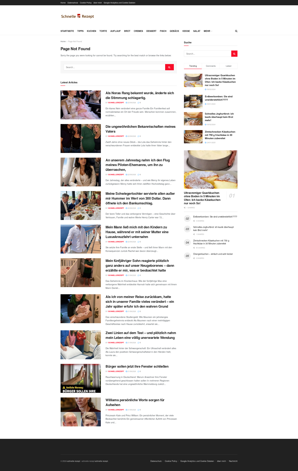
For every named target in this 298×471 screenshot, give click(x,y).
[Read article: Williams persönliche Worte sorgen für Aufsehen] (81, 411)
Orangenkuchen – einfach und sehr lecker (213, 253)
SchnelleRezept (116, 102)
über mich (97, 2)
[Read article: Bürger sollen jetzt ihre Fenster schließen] (81, 378)
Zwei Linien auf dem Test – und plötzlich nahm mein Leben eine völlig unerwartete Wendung (141, 335)
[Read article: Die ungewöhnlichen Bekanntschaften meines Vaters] (81, 138)
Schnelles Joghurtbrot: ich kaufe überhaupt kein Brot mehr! (219, 117)
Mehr (207, 30)
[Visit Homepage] (78, 16)
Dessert (151, 30)
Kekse (186, 30)
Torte (103, 30)
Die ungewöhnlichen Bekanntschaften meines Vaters (141, 129)
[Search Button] (236, 31)
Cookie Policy (86, 2)
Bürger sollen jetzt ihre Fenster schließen (137, 366)
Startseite (67, 30)
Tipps (80, 30)
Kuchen (91, 30)
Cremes (138, 30)
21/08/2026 (131, 275)
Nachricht (233, 460)
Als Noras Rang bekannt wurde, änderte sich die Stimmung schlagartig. (140, 95)
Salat (196, 30)
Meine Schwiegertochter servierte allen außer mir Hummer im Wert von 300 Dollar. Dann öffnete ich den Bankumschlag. (140, 198)
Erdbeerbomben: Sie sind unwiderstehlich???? (219, 98)
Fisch (163, 30)
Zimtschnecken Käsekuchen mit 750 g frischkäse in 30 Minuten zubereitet (220, 135)
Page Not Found (75, 41)
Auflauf (115, 30)
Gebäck (174, 30)
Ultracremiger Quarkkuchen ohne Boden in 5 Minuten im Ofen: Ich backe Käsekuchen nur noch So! (220, 80)
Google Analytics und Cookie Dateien (119, 2)
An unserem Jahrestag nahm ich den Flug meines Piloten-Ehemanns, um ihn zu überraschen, (138, 164)
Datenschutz (73, 2)
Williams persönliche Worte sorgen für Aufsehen (135, 402)
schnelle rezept (73, 461)
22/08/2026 (131, 102)
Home (63, 2)
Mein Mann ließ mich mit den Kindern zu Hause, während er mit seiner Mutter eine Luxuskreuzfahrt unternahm (137, 231)
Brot (127, 30)
